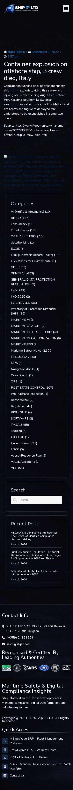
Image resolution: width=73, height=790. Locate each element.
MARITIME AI (20, 320)
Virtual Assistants (23, 462)
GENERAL (18, 273)
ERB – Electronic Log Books (29, 757)
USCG (15, 449)
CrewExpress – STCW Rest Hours (33, 750)
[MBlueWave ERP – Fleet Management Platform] (5, 741)
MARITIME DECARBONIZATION (33, 338)
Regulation (18, 406)
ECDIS (15, 249)
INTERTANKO (20, 303)
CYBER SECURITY (23, 236)
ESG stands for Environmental (31, 261)
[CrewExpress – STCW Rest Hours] (5, 750)
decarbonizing (20, 242)
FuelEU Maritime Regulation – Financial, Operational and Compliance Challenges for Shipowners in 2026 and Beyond (36, 555)
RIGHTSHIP (19, 412)
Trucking (16, 431)
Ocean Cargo (19, 375)
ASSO (14, 90)
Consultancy (19, 224)
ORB (14, 381)
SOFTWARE (19, 418)
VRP (14, 468)
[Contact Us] (5, 775)
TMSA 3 (16, 425)
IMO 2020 (18, 296)
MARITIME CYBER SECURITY (31, 332)
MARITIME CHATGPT (26, 326)
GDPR (15, 267)
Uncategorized (21, 443)
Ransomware (20, 400)
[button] (66, 8)
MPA (14, 363)
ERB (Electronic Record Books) (32, 255)
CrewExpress (20, 230)
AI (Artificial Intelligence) (27, 212)
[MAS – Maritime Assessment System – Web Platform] (5, 766)
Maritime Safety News (26, 350)
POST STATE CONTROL (28, 388)
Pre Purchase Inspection (27, 394)
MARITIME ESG (22, 344)
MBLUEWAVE (21, 357)
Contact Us (17, 775)
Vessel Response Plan (26, 455)
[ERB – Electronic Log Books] (5, 757)
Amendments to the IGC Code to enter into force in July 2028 (34, 572)
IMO (14, 290)
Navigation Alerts (23, 369)
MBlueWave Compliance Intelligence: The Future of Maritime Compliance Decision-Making (34, 536)
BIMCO (16, 218)
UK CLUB (17, 437)
